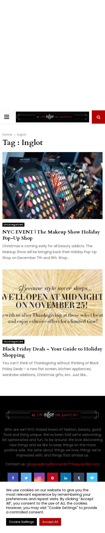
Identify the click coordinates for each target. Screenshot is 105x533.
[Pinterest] (52, 478)
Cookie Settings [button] (21, 522)
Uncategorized (13, 224)
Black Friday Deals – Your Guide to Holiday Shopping (52, 352)
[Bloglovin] (92, 478)
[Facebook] (13, 478)
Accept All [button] (50, 522)
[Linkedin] (65, 478)
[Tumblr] (79, 478)
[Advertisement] (52, 55)
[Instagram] (39, 478)
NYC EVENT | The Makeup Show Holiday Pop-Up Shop (51, 235)
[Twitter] (26, 478)
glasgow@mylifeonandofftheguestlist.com (63, 464)
